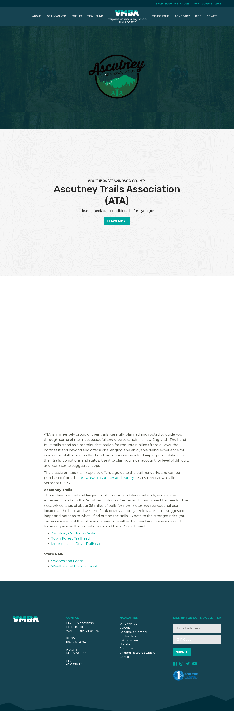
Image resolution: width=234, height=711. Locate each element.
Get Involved (56, 16)
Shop (159, 3)
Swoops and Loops (67, 561)
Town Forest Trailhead (70, 538)
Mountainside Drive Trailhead (76, 544)
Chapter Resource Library (137, 652)
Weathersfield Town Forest (74, 566)
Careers (125, 627)
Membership (161, 16)
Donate (207, 3)
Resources (127, 648)
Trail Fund (95, 16)
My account (182, 3)
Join (196, 3)
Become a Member (133, 632)
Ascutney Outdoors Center (74, 533)
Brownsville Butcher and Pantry (106, 478)
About (37, 16)
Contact (125, 656)
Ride (198, 16)
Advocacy (182, 16)
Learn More (117, 221)
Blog (168, 3)
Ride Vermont (129, 640)
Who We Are (128, 623)
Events (76, 16)
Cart (218, 3)
